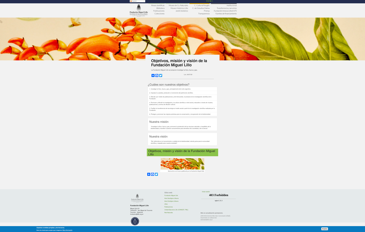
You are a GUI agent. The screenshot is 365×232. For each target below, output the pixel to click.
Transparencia (203, 13)
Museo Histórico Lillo (179, 8)
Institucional (232, 5)
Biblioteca (160, 8)
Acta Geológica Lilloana (171, 198)
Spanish (134, 1)
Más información (67, 230)
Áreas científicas (157, 5)
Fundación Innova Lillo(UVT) (225, 11)
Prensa (206, 11)
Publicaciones (158, 11)
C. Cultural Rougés (201, 5)
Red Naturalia (168, 212)
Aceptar (324, 229)
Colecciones (159, 13)
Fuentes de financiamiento (226, 13)
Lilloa (166, 204)
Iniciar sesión (206, 192)
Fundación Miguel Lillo (171, 195)
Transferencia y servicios (227, 8)
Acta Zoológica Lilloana (171, 201)
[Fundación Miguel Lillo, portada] (138, 10)
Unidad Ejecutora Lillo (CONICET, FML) (176, 210)
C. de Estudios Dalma (200, 8)
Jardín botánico (182, 11)
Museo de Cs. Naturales (178, 5)
